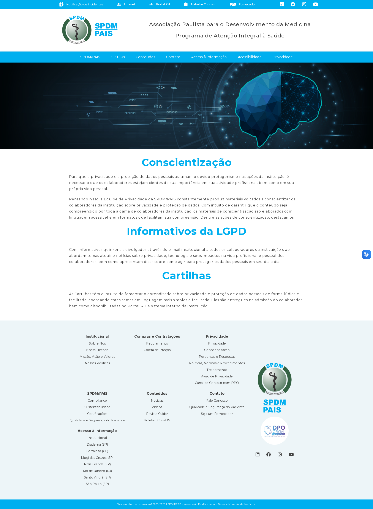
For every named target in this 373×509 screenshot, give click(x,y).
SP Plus (118, 57)
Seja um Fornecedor (217, 413)
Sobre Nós (97, 343)
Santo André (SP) (97, 477)
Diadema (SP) (97, 444)
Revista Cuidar (157, 413)
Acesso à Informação (209, 57)
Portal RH (159, 4)
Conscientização (217, 349)
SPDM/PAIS (90, 57)
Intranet (126, 4)
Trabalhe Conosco (200, 4)
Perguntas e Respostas (217, 356)
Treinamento (217, 369)
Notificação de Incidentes (84, 4)
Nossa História (97, 349)
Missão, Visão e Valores (97, 356)
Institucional (97, 437)
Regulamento (157, 343)
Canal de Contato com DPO (217, 382)
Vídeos (157, 407)
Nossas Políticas (97, 363)
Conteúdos (145, 57)
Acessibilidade (250, 57)
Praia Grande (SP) (97, 464)
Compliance (97, 400)
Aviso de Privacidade (217, 376)
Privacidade (283, 57)
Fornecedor (247, 4)
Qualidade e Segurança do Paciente (97, 420)
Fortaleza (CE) (97, 451)
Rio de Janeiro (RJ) (97, 470)
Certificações (97, 413)
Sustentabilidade (97, 407)
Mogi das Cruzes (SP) (97, 457)
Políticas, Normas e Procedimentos (217, 363)
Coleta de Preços (157, 349)
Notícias (157, 400)
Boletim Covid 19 (157, 420)
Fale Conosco (217, 400)
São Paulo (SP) (97, 483)
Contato (173, 57)
